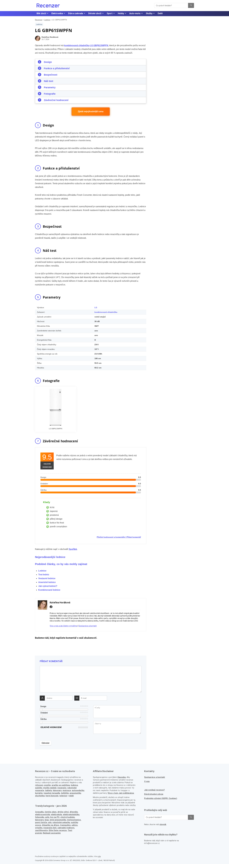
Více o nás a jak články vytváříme (63, 626)
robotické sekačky (61, 822)
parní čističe (41, 822)
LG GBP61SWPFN (99, 45)
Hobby (121, 13)
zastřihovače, (41, 830)
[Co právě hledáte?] (191, 5)
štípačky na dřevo (50, 825)
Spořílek (73, 549)
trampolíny (65, 825)
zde (99, 856)
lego (47, 820)
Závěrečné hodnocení (56, 100)
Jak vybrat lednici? (47, 586)
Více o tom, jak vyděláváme (121, 793)
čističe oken (50, 812)
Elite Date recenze (58, 830)
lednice (74, 785)
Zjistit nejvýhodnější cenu (91, 111)
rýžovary (39, 785)
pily (49, 822)
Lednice (47, 20)
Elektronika (57, 13)
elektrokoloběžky (71, 814)
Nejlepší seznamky (52, 833)
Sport (110, 13)
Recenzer (38, 20)
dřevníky (74, 812)
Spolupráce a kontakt (88, 626)
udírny (74, 825)
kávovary (39, 820)
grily (47, 817)
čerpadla (39, 812)
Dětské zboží (94, 13)
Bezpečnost (50, 74)
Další (160, 13)
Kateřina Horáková (50, 37)
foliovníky (39, 817)
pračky (47, 785)
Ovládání (44, 713)
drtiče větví (63, 812)
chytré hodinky (67, 817)
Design (48, 62)
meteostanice (74, 820)
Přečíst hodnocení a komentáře (111, 537)
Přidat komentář (134, 537)
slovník (163, 824)
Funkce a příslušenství (57, 68)
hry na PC (54, 817)
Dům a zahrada (75, 13)
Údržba (43, 719)
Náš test (48, 81)
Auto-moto (134, 13)
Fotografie (50, 93)
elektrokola (56, 814)
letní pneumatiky (58, 820)
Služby (149, 13)
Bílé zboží (41, 13)
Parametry (50, 87)
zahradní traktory (66, 828)
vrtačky (38, 828)
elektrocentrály (42, 814)
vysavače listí (49, 828)
